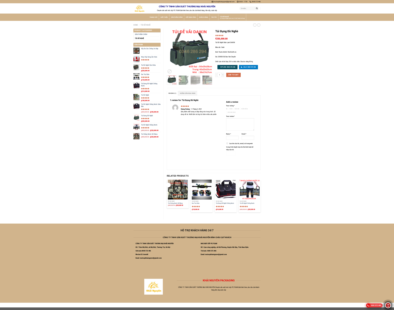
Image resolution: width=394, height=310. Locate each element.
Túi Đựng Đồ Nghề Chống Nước (225, 203)
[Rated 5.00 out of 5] (196, 206)
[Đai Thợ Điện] (202, 190)
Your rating (230, 106)
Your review (230, 116)
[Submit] (257, 8)
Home (135, 25)
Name (228, 134)
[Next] (209, 51)
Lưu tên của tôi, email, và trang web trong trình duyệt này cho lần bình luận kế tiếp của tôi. (239, 147)
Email (244, 134)
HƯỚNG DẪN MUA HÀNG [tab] (187, 93)
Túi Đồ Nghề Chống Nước (247, 203)
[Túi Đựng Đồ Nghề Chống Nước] (226, 190)
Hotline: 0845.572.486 (227, 67)
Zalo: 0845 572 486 (249, 67)
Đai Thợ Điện (195, 203)
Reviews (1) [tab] (172, 93)
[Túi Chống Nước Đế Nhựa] (178, 190)
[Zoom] (170, 71)
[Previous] (170, 51)
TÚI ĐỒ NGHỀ (146, 25)
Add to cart (233, 75)
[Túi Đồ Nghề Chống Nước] (250, 190)
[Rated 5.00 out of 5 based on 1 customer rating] (238, 35)
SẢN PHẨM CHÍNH (141, 34)
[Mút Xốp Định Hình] (143, 8)
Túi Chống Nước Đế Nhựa (175, 203)
